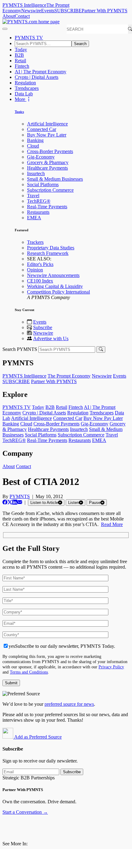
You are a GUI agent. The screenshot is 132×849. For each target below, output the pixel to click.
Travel (33, 195)
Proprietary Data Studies (50, 247)
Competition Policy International (58, 291)
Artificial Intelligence (47, 123)
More (20, 99)
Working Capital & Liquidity (55, 286)
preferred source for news (69, 704)
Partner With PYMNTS (104, 10)
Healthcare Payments (47, 168)
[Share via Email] (19, 502)
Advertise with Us (50, 338)
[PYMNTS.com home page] (31, 21)
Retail (20, 60)
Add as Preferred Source (37, 737)
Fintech (22, 66)
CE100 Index (40, 280)
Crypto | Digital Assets (36, 77)
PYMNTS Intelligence (24, 5)
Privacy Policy (111, 666)
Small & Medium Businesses (55, 179)
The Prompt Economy (69, 375)
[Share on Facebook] (4, 502)
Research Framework (47, 253)
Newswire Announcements (53, 275)
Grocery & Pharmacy (47, 162)
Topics (19, 111)
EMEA (34, 217)
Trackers (35, 242)
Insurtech (36, 173)
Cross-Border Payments (50, 151)
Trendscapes (27, 88)
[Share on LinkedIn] (14, 502)
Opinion (35, 269)
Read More (112, 524)
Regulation (25, 82)
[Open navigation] (4, 29)
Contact (22, 16)
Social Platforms (43, 184)
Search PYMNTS (19, 349)
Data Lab (24, 93)
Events (47, 10)
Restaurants (38, 212)
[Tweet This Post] (9, 502)
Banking (35, 140)
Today (21, 49)
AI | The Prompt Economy (40, 71)
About (8, 16)
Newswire (31, 10)
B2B (19, 55)
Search (80, 43)
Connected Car (41, 129)
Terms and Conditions (29, 672)
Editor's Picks (40, 264)
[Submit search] (100, 349)
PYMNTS (20, 496)
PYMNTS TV (29, 37)
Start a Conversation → (25, 812)
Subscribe (42, 327)
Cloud (33, 145)
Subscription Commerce (50, 190)
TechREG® (38, 201)
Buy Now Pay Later (46, 134)
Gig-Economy (41, 156)
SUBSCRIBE (68, 10)
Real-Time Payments (47, 206)
